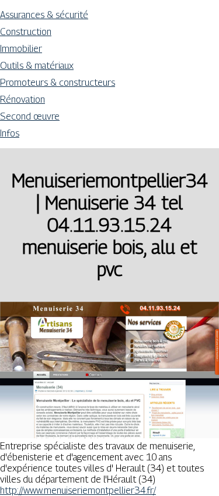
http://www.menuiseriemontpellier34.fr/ (78, 490)
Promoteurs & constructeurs (57, 82)
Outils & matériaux (37, 65)
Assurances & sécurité (44, 14)
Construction (25, 31)
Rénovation (22, 99)
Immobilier (21, 48)
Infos (9, 133)
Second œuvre (30, 116)
